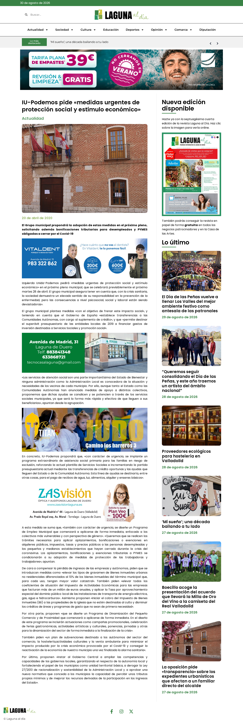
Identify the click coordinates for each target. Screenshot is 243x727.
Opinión (157, 29)
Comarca (181, 29)
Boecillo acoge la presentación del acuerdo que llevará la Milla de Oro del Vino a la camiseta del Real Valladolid (189, 597)
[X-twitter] (131, 711)
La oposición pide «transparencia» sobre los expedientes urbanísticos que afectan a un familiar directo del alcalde (188, 676)
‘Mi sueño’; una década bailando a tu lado (186, 524)
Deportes (132, 29)
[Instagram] (121, 711)
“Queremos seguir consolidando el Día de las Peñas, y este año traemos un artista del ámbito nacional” (189, 381)
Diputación (207, 29)
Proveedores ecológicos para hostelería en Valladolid (186, 456)
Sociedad (62, 29)
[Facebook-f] (111, 711)
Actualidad (35, 29)
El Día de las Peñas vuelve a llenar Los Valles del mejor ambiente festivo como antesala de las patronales (190, 304)
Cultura (86, 29)
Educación (111, 29)
